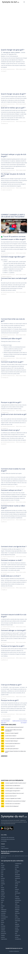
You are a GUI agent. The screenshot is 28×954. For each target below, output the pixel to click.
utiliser (2, 891)
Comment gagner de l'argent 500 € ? (12, 790)
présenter (17, 909)
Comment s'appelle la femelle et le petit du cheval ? (15, 783)
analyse (17, 889)
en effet (17, 867)
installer (3, 883)
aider (16, 904)
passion (3, 937)
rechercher (17, 935)
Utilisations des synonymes (7, 837)
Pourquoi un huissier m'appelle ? (12, 733)
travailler (3, 926)
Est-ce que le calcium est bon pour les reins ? (14, 727)
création (3, 930)
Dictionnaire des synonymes (8, 839)
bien (2, 876)
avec (16, 922)
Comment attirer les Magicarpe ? (12, 806)
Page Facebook (4, 848)
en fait (16, 883)
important (17, 876)
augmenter (17, 882)
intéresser (17, 898)
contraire (3, 869)
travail (16, 872)
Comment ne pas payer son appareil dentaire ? (15, 738)
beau (16, 915)
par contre (17, 918)
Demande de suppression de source (8, 69)
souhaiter (17, 906)
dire (16, 880)
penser (2, 922)
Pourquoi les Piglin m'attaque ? (11, 741)
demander (17, 874)
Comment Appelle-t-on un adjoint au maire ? (14, 788)
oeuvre (2, 898)
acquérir (17, 930)
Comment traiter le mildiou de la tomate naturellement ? (13, 730)
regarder (17, 924)
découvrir (17, 907)
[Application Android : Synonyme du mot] (7, 828)
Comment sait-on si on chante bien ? (12, 803)
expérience (17, 878)
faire (2, 863)
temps (2, 887)
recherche (3, 918)
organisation (4, 939)
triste (2, 924)
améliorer (17, 926)
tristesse (3, 928)
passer (16, 928)
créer (2, 874)
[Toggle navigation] (24, 2)
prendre (3, 878)
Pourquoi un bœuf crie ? (10, 746)
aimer (16, 885)
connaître (3, 913)
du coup (3, 896)
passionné (3, 933)
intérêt (16, 931)
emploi (16, 917)
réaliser (2, 906)
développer (17, 893)
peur (16, 933)
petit (16, 887)
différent (17, 902)
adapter (3, 935)
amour (2, 880)
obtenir (2, 889)
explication (17, 920)
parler (2, 920)
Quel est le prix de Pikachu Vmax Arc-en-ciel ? (14, 793)
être (16, 869)
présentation (18, 900)
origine (2, 895)
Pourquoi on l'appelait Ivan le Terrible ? (13, 798)
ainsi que (3, 931)
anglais (17, 865)
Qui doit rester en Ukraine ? (10, 735)
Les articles (3, 841)
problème (17, 871)
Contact (3, 846)
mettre (2, 867)
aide (2, 902)
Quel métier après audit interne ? (12, 748)
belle (2, 907)
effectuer (3, 915)
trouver (2, 882)
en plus (2, 865)
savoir (16, 891)
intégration (3, 911)
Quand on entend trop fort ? (11, 796)
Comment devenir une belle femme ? (12, 785)
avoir (2, 871)
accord (16, 937)
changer (17, 896)
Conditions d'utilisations (14, 951)
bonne (2, 900)
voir (2, 885)
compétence (18, 939)
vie (1, 904)
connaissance (4, 917)
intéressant (3, 909)
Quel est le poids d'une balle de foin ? (12, 743)
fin (15, 895)
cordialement (18, 863)
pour (2, 872)
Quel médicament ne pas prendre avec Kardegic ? (15, 801)
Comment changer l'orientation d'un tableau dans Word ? (15, 752)
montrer (3, 893)
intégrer (17, 911)
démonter (17, 913)
